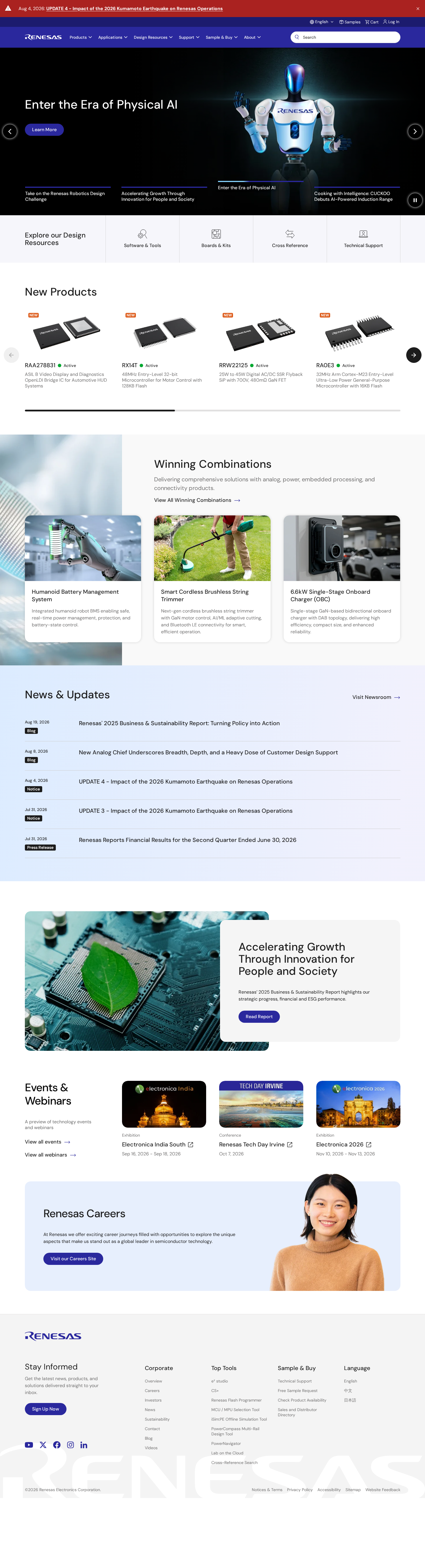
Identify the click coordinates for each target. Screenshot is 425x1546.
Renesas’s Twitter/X (43, 1445)
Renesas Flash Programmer (236, 1400)
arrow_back (11, 355)
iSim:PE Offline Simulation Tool (239, 1419)
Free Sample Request (297, 1390)
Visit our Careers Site (73, 1259)
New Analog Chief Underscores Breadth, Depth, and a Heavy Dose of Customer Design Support (208, 752)
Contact (152, 1428)
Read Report (259, 1017)
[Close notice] (417, 9)
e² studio (219, 1381)
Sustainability (157, 1419)
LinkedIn (83, 1445)
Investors (153, 1400)
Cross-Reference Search (234, 1462)
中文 (348, 1390)
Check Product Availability (302, 1400)
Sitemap (353, 1489)
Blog (149, 1438)
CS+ (215, 1390)
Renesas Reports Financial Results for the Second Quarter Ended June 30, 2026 (188, 840)
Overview (153, 1381)
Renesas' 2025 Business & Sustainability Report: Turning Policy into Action (179, 723)
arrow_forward (413, 355)
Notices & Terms (267, 1489)
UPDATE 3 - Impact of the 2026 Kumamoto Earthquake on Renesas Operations (186, 810)
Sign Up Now (45, 1409)
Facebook (57, 1445)
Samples (353, 22)
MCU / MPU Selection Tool (235, 1409)
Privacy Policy (300, 1489)
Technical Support (295, 1381)
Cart (374, 22)
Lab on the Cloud (227, 1453)
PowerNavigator (226, 1443)
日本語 (350, 1400)
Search (345, 37)
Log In (393, 21)
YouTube (29, 1445)
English (350, 1381)
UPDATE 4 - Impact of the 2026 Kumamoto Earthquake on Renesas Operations (134, 8)
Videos (151, 1447)
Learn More (44, 152)
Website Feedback (382, 1489)
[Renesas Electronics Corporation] (43, 37)
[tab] (68, 194)
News (150, 1409)
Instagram (70, 1445)
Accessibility (329, 1489)
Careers (152, 1390)
